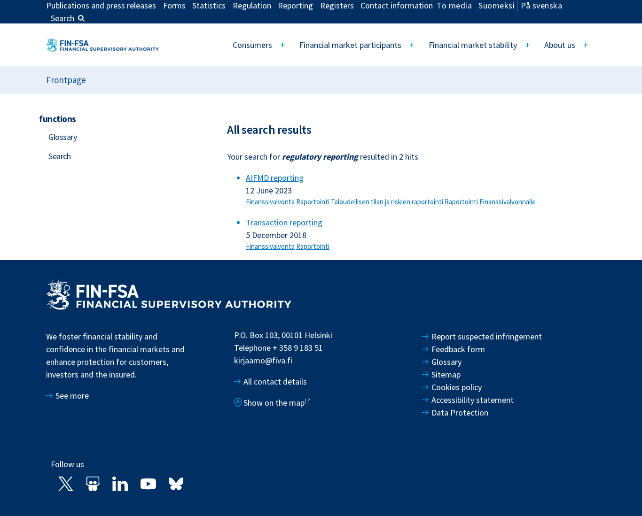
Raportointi (313, 201)
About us (559, 44)
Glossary (62, 136)
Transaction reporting (284, 222)
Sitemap (446, 374)
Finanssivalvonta (270, 201)
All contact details (275, 381)
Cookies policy (456, 387)
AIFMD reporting (275, 177)
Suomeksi (496, 5)
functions (57, 119)
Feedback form (458, 349)
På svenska (541, 5)
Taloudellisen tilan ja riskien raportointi (387, 201)
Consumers (252, 44)
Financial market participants (350, 44)
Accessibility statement (472, 399)
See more (72, 395)
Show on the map (274, 402)
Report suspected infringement (487, 336)
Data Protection (459, 412)
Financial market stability (473, 44)
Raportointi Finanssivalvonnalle (490, 201)
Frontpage (66, 79)
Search (62, 18)
